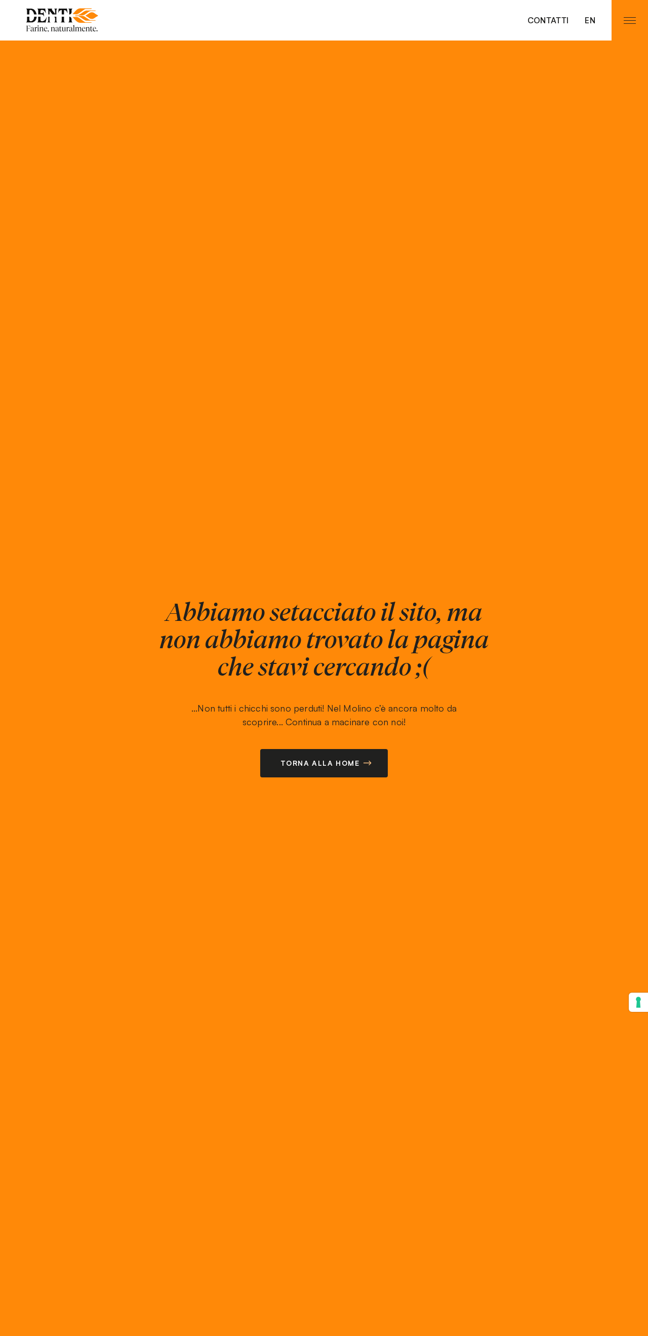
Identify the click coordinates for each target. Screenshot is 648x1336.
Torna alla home (319, 763)
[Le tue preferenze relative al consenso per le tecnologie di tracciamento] (638, 1002)
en (590, 20)
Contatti (548, 20)
